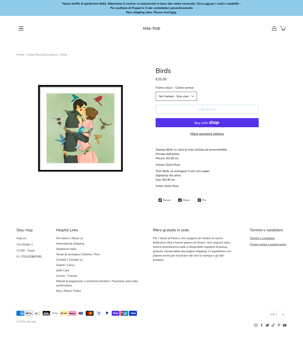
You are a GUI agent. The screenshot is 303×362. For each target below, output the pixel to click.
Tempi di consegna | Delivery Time (78, 254)
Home (20, 55)
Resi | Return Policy (68, 291)
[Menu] (21, 28)
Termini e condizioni (262, 238)
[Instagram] (256, 325)
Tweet (167, 200)
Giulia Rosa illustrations (42, 55)
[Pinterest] (279, 325)
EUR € (273, 314)
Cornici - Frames (66, 276)
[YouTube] (285, 325)
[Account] (274, 28)
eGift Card (62, 270)
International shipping (70, 244)
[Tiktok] (273, 325)
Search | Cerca (65, 265)
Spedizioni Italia (66, 249)
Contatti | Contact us (69, 260)
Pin (204, 200)
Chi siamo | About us (69, 238)
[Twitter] (267, 325)
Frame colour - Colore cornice (175, 88)
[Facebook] (261, 325)
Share (186, 200)
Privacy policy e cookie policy (268, 244)
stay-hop (151, 28)
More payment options (207, 134)
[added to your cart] (283, 28)
